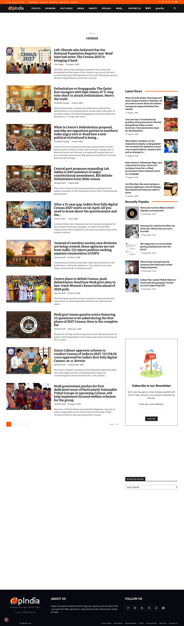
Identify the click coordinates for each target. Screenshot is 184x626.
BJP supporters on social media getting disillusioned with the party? (156, 246)
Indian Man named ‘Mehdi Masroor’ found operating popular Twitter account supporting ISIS (158, 283)
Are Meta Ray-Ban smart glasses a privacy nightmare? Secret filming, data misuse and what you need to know (143, 188)
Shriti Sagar (59, 64)
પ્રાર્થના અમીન (60, 218)
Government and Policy (18, 301)
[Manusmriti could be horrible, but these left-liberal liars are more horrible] (132, 231)
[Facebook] (159, 2)
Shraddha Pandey (61, 103)
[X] (169, 2)
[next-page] (26, 424)
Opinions (11, 150)
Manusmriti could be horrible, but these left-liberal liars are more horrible (157, 228)
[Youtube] (176, 2)
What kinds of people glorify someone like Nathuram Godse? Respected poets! (156, 265)
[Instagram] (163, 2)
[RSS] (166, 2)
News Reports (13, 73)
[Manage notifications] (6, 619)
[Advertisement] (151, 451)
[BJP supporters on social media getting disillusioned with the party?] (132, 249)
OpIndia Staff (59, 183)
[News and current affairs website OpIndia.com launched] (132, 213)
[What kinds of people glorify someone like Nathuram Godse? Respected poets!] (132, 267)
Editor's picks (13, 191)
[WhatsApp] (172, 2)
